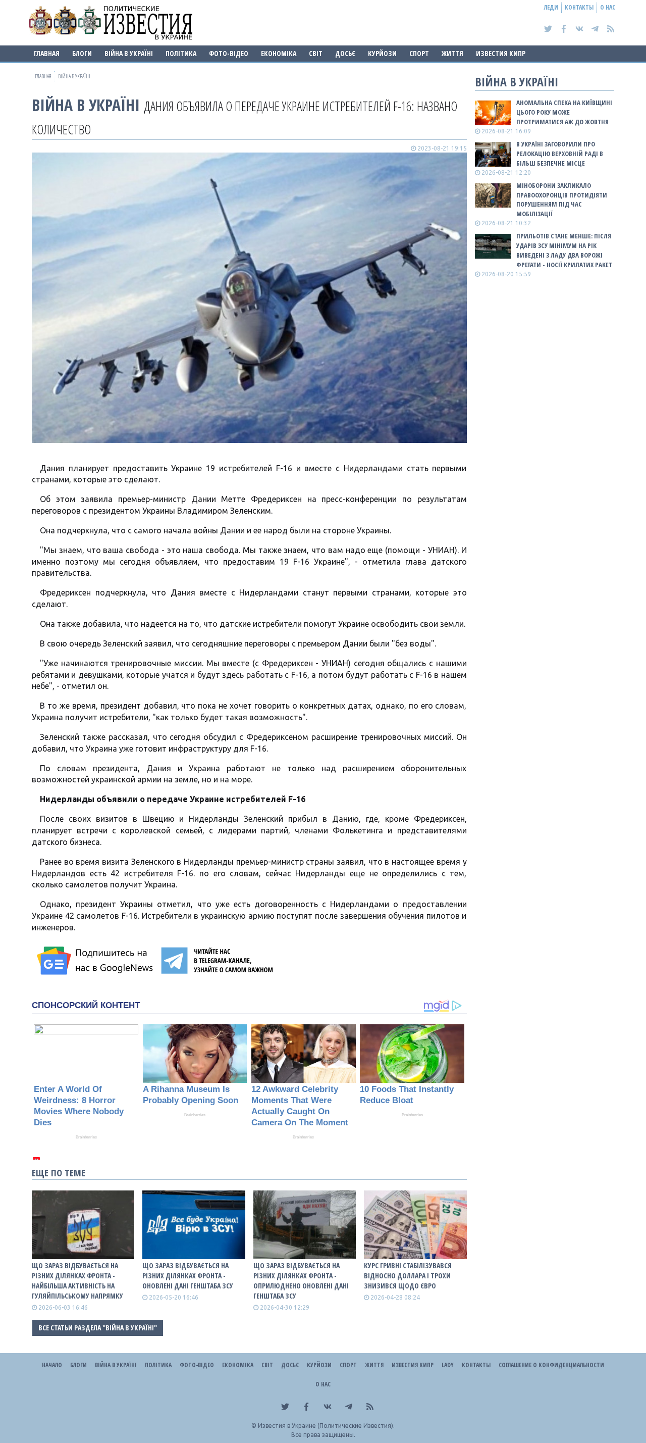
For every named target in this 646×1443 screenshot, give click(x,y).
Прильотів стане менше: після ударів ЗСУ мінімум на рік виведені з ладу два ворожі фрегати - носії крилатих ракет (564, 250)
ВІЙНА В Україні (128, 53)
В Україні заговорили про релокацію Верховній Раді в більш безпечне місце (559, 153)
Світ (315, 53)
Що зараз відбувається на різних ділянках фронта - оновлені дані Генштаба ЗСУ (187, 1275)
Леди (551, 7)
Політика (181, 53)
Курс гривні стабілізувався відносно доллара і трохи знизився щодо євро (408, 1275)
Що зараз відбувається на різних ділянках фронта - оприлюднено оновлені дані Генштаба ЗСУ (301, 1281)
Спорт (419, 53)
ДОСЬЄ (345, 53)
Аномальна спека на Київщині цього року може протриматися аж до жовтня (564, 112)
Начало (52, 1365)
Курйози (382, 53)
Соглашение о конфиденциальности (551, 1365)
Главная (47, 53)
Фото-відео (228, 53)
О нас (607, 7)
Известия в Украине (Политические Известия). (326, 1425)
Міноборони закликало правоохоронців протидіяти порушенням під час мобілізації (561, 200)
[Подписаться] (96, 961)
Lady (448, 1365)
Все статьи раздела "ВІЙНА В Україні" (97, 1327)
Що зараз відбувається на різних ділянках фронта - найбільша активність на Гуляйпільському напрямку (77, 1281)
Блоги (82, 53)
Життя (452, 53)
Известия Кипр (500, 53)
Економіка (278, 53)
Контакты (579, 7)
